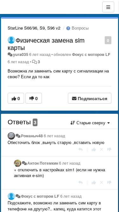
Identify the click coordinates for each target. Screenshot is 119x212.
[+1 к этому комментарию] (94, 149)
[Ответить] (80, 149)
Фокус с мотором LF (91, 54)
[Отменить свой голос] (101, 149)
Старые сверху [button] (91, 123)
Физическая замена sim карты (46, 43)
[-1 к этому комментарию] (109, 149)
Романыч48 (32, 136)
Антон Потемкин (42, 163)
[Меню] (108, 7)
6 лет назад (54, 136)
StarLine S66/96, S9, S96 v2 (34, 28)
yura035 (20, 54)
